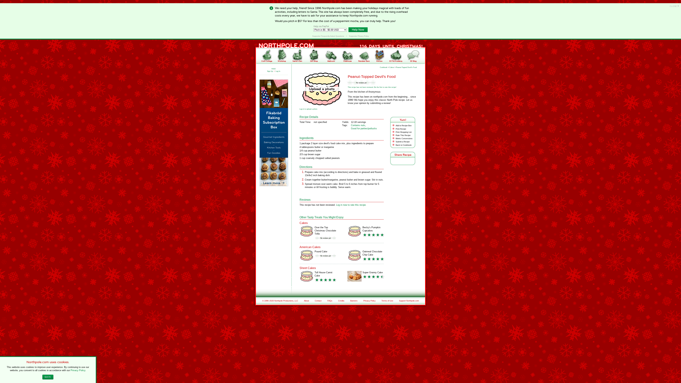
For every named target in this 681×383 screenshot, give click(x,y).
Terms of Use (387, 301)
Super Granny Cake (372, 272)
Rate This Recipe (403, 135)
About (306, 301)
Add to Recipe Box (404, 125)
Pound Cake (321, 251)
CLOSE (674, 6)
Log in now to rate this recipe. (351, 205)
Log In (278, 71)
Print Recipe (401, 129)
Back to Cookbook (404, 145)
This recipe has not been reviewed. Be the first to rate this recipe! (372, 87)
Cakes (391, 67)
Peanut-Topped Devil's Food (406, 67)
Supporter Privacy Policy (359, 36)
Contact (318, 301)
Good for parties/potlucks (364, 128)
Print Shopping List (404, 132)
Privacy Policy (369, 301)
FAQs (329, 301)
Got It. (48, 377)
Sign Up (270, 71)
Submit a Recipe (403, 142)
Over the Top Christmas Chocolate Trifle (325, 230)
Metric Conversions (404, 138)
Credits (341, 301)
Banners (354, 301)
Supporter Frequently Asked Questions (328, 36)
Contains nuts (358, 125)
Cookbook (383, 67)
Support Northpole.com (409, 301)
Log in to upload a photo (308, 109)
